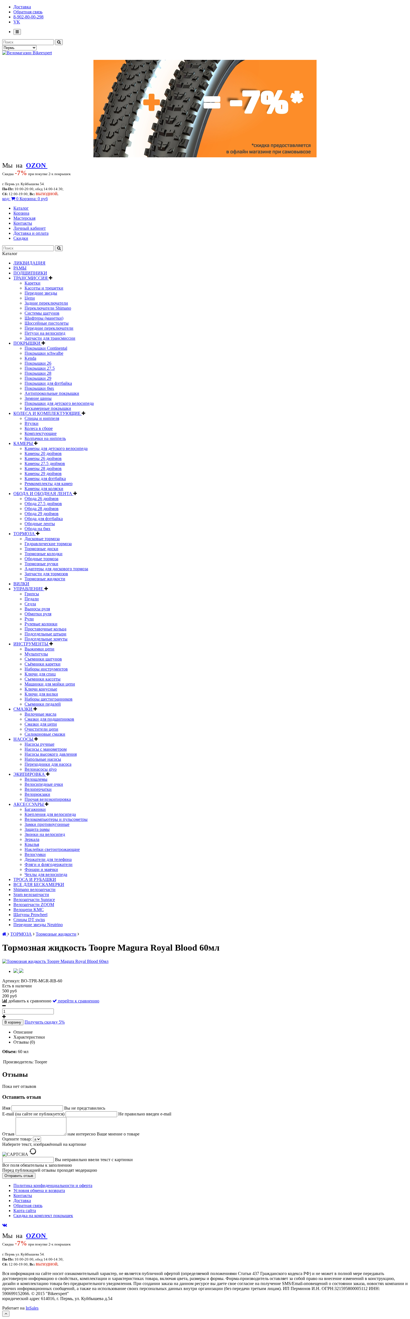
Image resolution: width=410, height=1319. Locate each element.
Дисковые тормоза (42, 538)
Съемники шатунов (43, 659)
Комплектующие (41, 433)
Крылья (32, 844)
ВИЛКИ (21, 583)
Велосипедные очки (44, 784)
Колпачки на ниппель (45, 438)
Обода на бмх (37, 528)
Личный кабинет (29, 228)
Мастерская (24, 218)
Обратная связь (27, 11)
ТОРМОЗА (24, 533)
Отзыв (9, 1134)
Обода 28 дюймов (42, 508)
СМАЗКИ (23, 709)
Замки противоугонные (47, 824)
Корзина (21, 213)
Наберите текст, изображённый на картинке (44, 1144)
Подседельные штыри (45, 634)
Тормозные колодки (43, 553)
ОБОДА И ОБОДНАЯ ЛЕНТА (43, 493)
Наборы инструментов (46, 669)
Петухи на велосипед (45, 333)
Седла (30, 603)
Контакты (22, 223)
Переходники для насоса (48, 764)
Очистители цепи (41, 729)
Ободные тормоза (41, 558)
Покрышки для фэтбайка (48, 383)
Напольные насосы (43, 759)
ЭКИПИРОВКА (29, 774)
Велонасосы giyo (41, 769)
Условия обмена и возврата (39, 1190)
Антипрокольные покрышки (52, 393)
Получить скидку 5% (45, 1022)
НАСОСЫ (23, 739)
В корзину (12, 1022)
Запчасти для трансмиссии (50, 338)
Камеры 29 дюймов (43, 473)
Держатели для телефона (48, 859)
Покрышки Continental (46, 348)
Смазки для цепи (41, 724)
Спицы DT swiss (29, 919)
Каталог (21, 208)
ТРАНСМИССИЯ (31, 278)
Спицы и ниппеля (42, 418)
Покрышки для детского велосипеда (59, 403)
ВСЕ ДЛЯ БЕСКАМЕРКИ (38, 884)
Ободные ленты (40, 523)
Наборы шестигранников (49, 699)
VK (16, 21)
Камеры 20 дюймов (43, 453)
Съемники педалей (43, 704)
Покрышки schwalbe (44, 353)
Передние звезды (41, 293)
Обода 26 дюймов (42, 498)
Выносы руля (37, 608)
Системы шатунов (42, 313)
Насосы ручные (39, 744)
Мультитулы (36, 654)
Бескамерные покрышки (48, 408)
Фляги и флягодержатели (49, 864)
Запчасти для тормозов (46, 573)
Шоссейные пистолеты (47, 323)
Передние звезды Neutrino (38, 924)
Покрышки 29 (38, 378)
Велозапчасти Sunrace (34, 899)
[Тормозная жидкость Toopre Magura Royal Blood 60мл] (55, 961)
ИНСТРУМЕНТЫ (31, 644)
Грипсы (32, 593)
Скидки (20, 238)
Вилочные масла (40, 714)
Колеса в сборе (39, 428)
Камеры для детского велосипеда (56, 448)
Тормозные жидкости (45, 578)
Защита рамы (37, 829)
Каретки (32, 283)
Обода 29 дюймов (42, 513)
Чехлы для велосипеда (46, 874)
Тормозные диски (41, 548)
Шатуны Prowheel (30, 914)
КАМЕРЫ (23, 443)
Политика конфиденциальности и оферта (52, 1185)
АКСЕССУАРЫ (29, 804)
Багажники (35, 809)
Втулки (31, 423)
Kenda (30, 358)
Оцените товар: (17, 1139)
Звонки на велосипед (45, 834)
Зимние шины (38, 398)
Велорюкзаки (37, 794)
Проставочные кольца (45, 629)
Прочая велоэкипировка (48, 799)
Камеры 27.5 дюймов (45, 463)
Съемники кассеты (43, 679)
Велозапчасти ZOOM (33, 904)
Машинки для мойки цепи (50, 684)
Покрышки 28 (38, 373)
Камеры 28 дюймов (43, 468)
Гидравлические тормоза (48, 543)
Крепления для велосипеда (50, 814)
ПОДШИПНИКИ (30, 273)
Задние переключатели (46, 303)
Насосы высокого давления (51, 754)
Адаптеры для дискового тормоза (56, 568)
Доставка (22, 6)
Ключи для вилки (41, 694)
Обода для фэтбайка (44, 518)
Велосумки (35, 854)
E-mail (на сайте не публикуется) (34, 1114)
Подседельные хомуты (46, 639)
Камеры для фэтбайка (45, 478)
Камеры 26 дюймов (43, 458)
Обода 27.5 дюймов (43, 503)
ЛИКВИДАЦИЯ (29, 263)
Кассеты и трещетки (44, 288)
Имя (6, 1108)
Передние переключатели (49, 328)
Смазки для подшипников (49, 719)
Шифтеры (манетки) (44, 318)
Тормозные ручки (41, 563)
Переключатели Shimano (48, 308)
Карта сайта (24, 1210)
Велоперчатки (38, 789)
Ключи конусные (41, 689)
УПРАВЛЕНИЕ (28, 588)
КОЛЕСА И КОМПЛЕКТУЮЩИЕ (47, 413)
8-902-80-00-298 (28, 16)
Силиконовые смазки (45, 734)
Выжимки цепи (39, 649)
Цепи (30, 298)
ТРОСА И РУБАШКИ (34, 879)
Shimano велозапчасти (34, 889)
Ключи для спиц (40, 674)
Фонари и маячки (41, 869)
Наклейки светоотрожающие (52, 849)
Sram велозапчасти (31, 894)
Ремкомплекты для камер (49, 483)
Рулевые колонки (41, 623)
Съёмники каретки (43, 664)
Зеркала (32, 839)
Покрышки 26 (38, 363)
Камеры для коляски (44, 488)
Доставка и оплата (31, 233)
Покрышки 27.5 (40, 368)
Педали (32, 598)
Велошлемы (36, 779)
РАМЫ (19, 268)
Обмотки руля (38, 613)
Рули (29, 618)
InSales (32, 1308)
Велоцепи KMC (28, 909)
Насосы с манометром (46, 749)
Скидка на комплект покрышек (43, 1215)
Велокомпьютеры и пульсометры (56, 819)
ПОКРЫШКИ (27, 343)
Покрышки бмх (39, 388)
